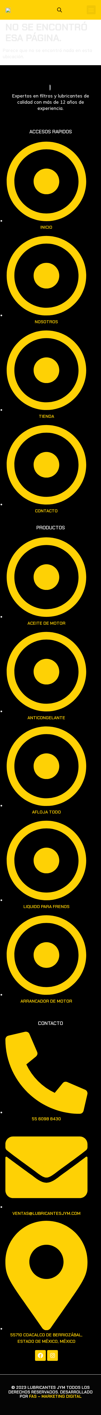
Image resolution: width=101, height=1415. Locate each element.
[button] (91, 9)
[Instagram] (52, 1355)
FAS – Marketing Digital (55, 1396)
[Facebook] (40, 1355)
